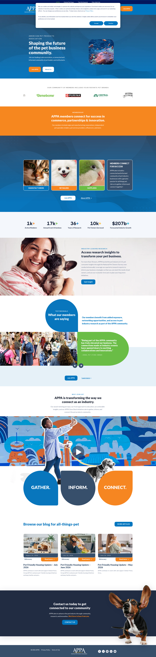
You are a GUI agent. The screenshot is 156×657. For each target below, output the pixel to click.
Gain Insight (88, 282)
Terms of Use (56, 650)
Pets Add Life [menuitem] (96, 2)
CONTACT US (70, 622)
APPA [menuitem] (58, 2)
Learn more (86, 378)
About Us (48, 69)
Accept (96, 23)
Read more (49, 559)
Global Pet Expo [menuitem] (69, 2)
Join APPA (126, 8)
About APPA (85, 198)
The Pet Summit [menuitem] (83, 2)
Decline (111, 23)
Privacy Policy (45, 650)
